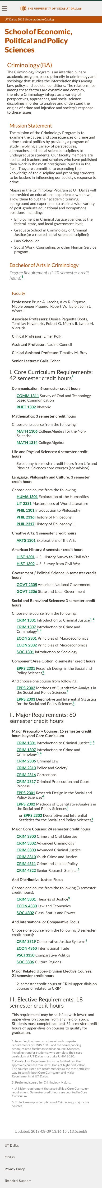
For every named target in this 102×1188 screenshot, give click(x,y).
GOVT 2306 (27, 592)
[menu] (4, 8)
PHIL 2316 (25, 517)
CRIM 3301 (26, 899)
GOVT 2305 (27, 585)
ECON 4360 (27, 948)
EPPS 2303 (26, 699)
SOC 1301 (25, 652)
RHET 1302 (26, 407)
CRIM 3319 (26, 942)
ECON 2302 (27, 645)
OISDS (10, 1157)
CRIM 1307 (26, 627)
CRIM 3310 (26, 857)
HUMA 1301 (27, 497)
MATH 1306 (27, 431)
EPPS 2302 (26, 688)
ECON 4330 (27, 906)
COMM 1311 (28, 396)
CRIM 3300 (26, 836)
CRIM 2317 (26, 782)
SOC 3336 (25, 962)
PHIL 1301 (25, 510)
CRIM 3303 (26, 850)
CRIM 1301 (26, 620)
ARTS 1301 (26, 540)
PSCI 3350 (25, 955)
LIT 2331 (24, 504)
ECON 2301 (27, 638)
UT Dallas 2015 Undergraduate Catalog (29, 19)
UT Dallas (12, 1145)
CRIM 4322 (26, 871)
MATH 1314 (27, 443)
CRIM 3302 (26, 843)
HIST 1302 (26, 564)
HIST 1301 (26, 557)
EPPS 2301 (26, 668)
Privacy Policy (15, 1169)
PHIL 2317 (25, 524)
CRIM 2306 (26, 761)
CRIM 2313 (26, 768)
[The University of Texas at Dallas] (51, 8)
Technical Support (18, 1181)
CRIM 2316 (26, 775)
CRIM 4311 (26, 864)
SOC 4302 (25, 913)
